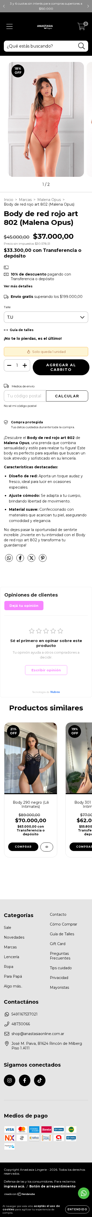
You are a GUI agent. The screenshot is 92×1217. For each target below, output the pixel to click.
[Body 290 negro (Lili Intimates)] (46, 847)
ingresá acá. (14, 1186)
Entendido (77, 1209)
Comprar (23, 846)
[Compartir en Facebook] (20, 560)
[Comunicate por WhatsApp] (83, 1193)
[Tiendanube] (20, 1195)
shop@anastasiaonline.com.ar (38, 1033)
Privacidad (59, 977)
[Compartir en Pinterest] (43, 560)
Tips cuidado (61, 968)
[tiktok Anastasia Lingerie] (39, 1080)
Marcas (25, 199)
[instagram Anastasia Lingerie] (9, 1080)
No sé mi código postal (20, 406)
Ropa (8, 966)
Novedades (14, 937)
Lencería (11, 957)
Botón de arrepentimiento (52, 1186)
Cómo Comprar (63, 924)
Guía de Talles (62, 934)
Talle (7, 307)
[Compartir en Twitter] (32, 560)
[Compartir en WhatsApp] (9, 558)
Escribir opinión (46, 670)
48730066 (21, 1024)
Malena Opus (49, 199)
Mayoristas (59, 987)
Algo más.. (13, 986)
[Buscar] (82, 46)
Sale (7, 927)
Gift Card (57, 943)
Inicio (8, 199)
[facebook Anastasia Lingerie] (24, 1080)
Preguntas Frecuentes (60, 955)
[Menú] (9, 26)
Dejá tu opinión (23, 605)
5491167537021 (25, 1014)
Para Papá (13, 976)
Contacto (58, 914)
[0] (81, 27)
